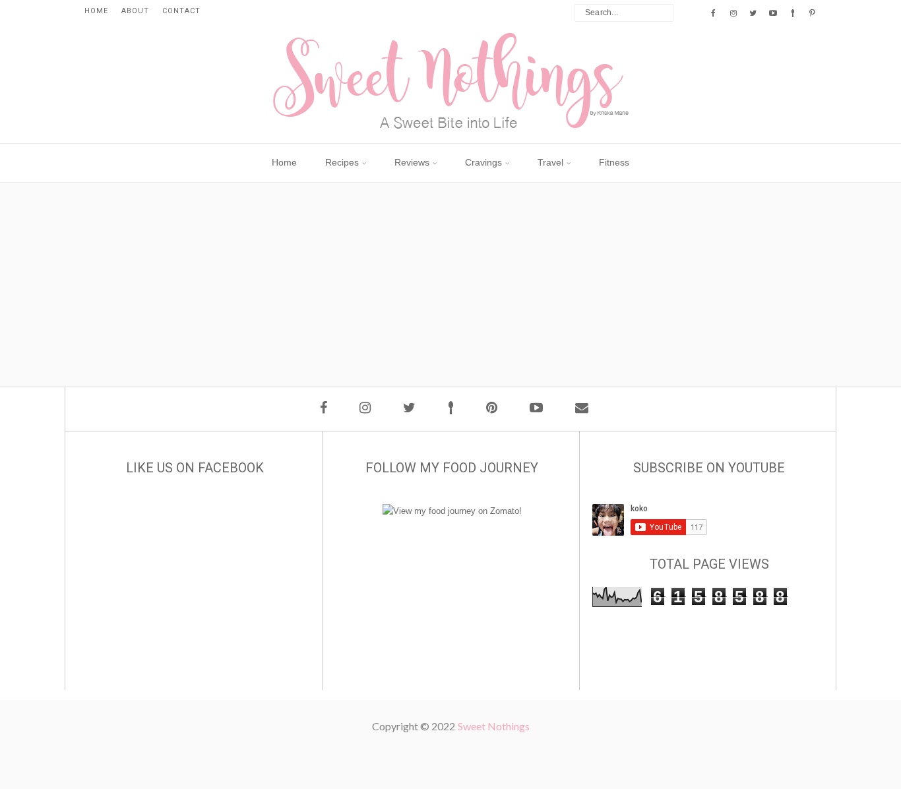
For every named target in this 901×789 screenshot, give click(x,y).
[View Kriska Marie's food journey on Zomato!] (452, 511)
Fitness (614, 162)
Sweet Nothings (494, 726)
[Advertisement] (457, 327)
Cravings (483, 162)
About (135, 11)
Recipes (342, 162)
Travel (550, 162)
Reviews (411, 162)
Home (96, 11)
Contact (181, 11)
